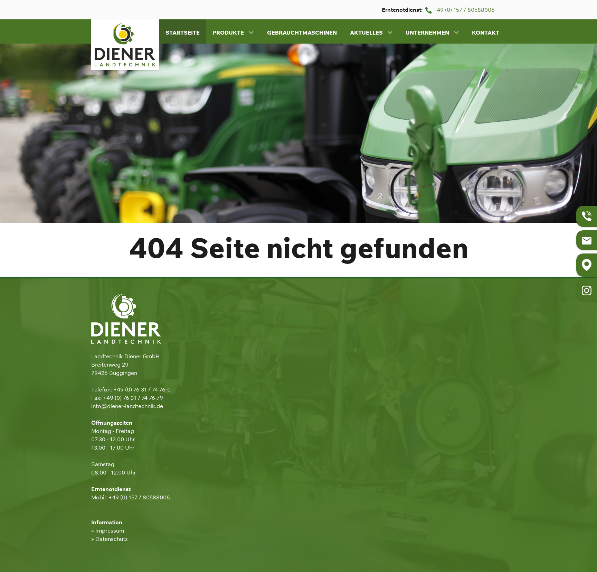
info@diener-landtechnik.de (127, 406)
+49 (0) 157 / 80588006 (463, 9)
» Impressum (107, 530)
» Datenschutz (109, 538)
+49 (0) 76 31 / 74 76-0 (142, 389)
